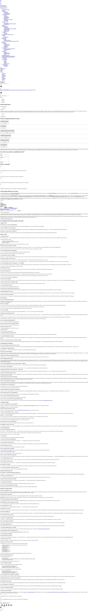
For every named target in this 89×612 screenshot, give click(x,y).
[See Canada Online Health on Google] (11, 208)
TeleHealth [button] (2, 82)
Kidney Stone (4, 37)
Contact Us (26, 226)
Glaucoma (5, 33)
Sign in (6, 6)
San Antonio (4, 78)
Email (1, 155)
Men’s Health (4, 47)
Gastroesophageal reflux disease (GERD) (10, 28)
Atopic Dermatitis (6, 63)
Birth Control (6, 65)
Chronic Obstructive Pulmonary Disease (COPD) (11, 41)
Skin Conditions (4, 59)
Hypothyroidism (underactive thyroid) (7, 34)
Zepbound (5, 58)
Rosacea (5, 62)
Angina (5, 15)
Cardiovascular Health (5, 14)
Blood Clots (6, 18)
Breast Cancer (6, 22)
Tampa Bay (4, 73)
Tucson (3, 80)
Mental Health (4, 42)
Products (3, 100)
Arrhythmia (5, 16)
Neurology (3, 51)
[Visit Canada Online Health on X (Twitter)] (6, 208)
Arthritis (3, 10)
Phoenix (3, 79)
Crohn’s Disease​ (6, 27)
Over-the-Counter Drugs (5, 9)
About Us (1, 69)
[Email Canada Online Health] (0, 0)
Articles (1, 70)
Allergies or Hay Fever (7, 40)
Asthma (5, 39)
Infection (3, 35)
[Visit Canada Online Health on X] (0, 1)
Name (1, 153)
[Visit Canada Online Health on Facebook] (0, 2)
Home (3, 99)
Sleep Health (4, 57)
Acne (5, 60)
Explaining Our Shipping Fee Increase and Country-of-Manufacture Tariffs (58, 592)
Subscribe (19, 210)
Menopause (5, 66)
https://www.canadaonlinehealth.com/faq (30, 592)
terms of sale (9, 331)
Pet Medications (2, 81)
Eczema (5, 61)
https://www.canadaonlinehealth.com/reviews (45, 400)
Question (1, 157)
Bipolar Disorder (6, 45)
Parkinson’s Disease (7, 53)
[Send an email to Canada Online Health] (5, 208)
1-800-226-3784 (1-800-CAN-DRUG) (29, 405)
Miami (3, 74)
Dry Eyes (5, 32)
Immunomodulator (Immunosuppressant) (10, 23)
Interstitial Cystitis (6, 29)
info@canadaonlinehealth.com (16, 229)
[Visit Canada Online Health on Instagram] (0, 3)
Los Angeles (4, 75)
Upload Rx (19, 247)
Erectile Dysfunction (7, 49)
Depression (5, 46)
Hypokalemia (6, 21)
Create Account (2, 6)
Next (4, 606)
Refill (1, 67)
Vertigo (5, 54)
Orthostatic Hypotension (5, 55)
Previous (2, 606)
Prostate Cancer (6, 24)
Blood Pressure (6, 17)
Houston (3, 76)
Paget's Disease (6, 12)
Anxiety (5, 43)
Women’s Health (4, 64)
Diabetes (3, 25)
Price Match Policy (14, 277)
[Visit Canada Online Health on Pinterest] (0, 4)
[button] (44, 594)
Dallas (3, 77)
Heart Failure (6, 20)
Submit (2, 162)
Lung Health (4, 38)
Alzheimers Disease (7, 44)
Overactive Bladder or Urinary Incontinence (8, 56)
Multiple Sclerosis (6, 52)
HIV (4, 36)
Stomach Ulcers (6, 31)
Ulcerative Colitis (6, 30)
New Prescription (2, 68)
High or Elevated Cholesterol (8, 19)
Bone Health (4, 11)
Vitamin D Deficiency (7, 13)
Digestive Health (4, 26)
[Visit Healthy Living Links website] (2, 208)
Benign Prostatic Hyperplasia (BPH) (9, 48)
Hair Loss (5, 50)
